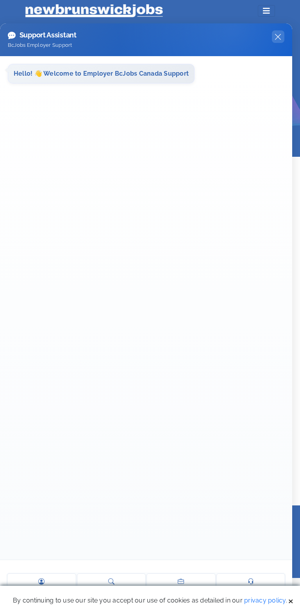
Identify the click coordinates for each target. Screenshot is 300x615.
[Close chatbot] (278, 36)
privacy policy (265, 600)
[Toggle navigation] (266, 11)
